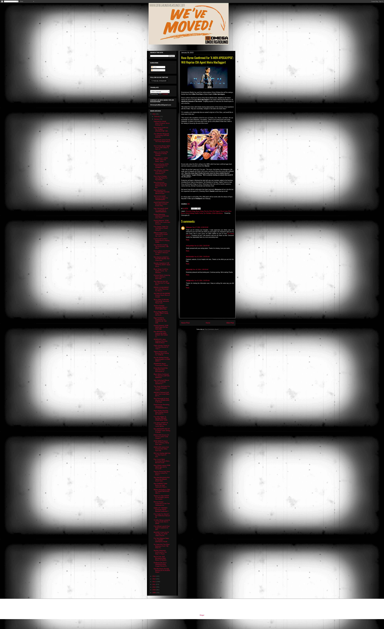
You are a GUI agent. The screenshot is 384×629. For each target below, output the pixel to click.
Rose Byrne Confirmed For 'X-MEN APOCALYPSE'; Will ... (161, 129)
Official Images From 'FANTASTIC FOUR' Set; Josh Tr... (161, 234)
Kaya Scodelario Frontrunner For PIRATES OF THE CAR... (160, 320)
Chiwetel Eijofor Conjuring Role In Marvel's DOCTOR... (162, 276)
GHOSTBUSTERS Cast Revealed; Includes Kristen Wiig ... (161, 203)
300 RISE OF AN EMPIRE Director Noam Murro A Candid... (162, 295)
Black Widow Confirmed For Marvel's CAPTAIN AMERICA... (161, 375)
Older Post (230, 323)
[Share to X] (196, 209)
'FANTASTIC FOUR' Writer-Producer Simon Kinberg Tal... (162, 123)
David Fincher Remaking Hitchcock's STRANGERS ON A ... (161, 406)
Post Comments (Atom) (211, 329)
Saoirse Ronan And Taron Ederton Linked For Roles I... (162, 473)
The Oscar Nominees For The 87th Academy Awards (162, 387)
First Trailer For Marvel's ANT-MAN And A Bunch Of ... (162, 515)
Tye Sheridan (207, 213)
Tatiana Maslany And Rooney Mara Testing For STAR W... (161, 353)
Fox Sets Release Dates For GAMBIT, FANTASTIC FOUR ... (161, 539)
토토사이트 (189, 269)
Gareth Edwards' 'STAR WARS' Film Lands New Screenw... (162, 222)
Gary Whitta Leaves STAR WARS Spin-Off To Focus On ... (162, 467)
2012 (154, 581)
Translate (165, 94)
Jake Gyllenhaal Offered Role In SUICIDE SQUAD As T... (161, 381)
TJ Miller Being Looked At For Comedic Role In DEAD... (162, 521)
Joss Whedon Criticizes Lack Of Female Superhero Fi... (161, 171)
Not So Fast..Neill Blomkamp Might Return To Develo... (160, 558)
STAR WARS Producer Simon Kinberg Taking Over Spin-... (161, 442)
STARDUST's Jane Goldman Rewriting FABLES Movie (160, 341)
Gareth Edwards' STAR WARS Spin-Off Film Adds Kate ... (161, 327)
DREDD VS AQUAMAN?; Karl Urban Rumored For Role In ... (161, 289)
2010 (154, 587)
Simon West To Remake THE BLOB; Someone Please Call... (161, 301)
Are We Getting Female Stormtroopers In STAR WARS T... (162, 359)
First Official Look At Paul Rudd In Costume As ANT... (162, 527)
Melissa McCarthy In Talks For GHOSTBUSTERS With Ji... (162, 491)
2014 (154, 576)
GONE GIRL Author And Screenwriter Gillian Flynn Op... (161, 448)
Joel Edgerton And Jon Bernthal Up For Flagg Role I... (161, 282)
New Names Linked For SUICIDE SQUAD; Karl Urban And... (161, 258)
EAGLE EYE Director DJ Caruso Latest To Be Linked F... (161, 436)
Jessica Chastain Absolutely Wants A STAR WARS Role (160, 307)
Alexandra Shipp (190, 211)
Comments (156, 70)
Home (208, 323)
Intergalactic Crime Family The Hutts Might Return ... (162, 141)
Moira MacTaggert (214, 211)
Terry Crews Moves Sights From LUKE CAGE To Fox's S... (162, 147)
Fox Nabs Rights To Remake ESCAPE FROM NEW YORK (160, 418)
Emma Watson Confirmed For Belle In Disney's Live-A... (162, 252)
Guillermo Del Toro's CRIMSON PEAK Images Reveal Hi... (161, 564)
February (157, 116)
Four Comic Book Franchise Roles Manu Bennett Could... (162, 460)
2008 (154, 592)
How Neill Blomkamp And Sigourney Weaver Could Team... (162, 479)
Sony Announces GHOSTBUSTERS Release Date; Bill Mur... (160, 185)
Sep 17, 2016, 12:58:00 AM (200, 227)
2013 (154, 579)
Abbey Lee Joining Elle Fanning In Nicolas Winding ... (161, 153)
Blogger (202, 615)
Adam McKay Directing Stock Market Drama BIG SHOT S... (161, 412)
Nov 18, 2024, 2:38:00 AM (202, 245)
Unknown (189, 227)
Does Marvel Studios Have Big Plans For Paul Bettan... (160, 177)
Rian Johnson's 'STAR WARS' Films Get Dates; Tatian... (161, 159)
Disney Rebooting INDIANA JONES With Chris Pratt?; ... (161, 216)
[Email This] (192, 209)
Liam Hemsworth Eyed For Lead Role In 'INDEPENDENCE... (161, 210)
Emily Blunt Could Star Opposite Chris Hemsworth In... (161, 369)
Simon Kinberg (189, 213)
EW (189, 204)
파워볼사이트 (190, 280)
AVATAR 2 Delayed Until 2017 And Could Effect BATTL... (161, 394)
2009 (154, 590)
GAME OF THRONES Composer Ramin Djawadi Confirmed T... (162, 509)
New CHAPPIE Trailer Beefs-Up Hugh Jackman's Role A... (161, 485)
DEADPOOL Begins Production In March (161, 364)
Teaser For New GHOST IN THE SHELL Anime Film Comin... (161, 497)
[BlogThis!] (194, 209)
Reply (187, 240)
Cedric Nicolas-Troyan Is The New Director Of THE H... (161, 347)
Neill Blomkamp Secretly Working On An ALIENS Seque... (162, 570)
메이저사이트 (190, 256)
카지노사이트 (190, 245)
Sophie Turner (199, 213)
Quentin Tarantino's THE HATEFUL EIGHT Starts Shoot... (162, 264)
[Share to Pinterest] (200, 209)
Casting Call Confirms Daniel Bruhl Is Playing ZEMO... (161, 240)
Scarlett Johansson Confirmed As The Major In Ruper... (160, 552)
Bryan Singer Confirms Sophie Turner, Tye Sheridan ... (161, 270)
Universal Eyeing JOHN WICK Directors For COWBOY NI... (161, 165)
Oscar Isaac (224, 211)
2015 (154, 114)
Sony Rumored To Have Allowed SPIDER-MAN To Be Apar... (161, 400)
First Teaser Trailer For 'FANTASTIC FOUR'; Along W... (161, 228)
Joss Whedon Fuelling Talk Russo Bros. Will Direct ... (161, 246)
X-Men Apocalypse (217, 213)
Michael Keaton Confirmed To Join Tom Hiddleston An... (162, 503)
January (157, 119)
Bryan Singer (199, 211)
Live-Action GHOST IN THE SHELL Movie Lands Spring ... (161, 424)
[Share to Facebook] (198, 209)
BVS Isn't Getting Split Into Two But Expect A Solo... (162, 454)
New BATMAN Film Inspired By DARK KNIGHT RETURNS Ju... (161, 334)
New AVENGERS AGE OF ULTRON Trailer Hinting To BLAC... (162, 430)
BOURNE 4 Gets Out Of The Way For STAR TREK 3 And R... (161, 533)
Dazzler (206, 211)
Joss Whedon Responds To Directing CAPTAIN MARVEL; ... (161, 135)
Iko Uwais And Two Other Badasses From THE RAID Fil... (162, 546)
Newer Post (185, 323)
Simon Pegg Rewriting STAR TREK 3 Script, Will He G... (161, 313)
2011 (154, 584)
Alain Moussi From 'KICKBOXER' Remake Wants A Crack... (162, 191)
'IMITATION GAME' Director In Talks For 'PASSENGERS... (161, 197)
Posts (154, 67)
